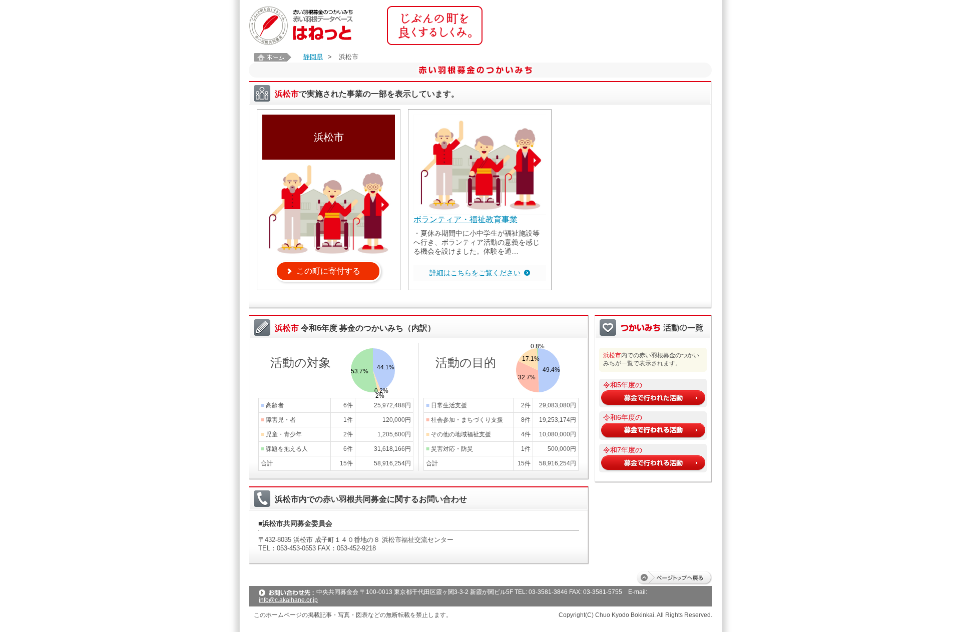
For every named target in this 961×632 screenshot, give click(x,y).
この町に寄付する (328, 271)
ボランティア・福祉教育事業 (465, 219)
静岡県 (313, 57)
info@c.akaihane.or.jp (288, 599)
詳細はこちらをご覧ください (475, 273)
